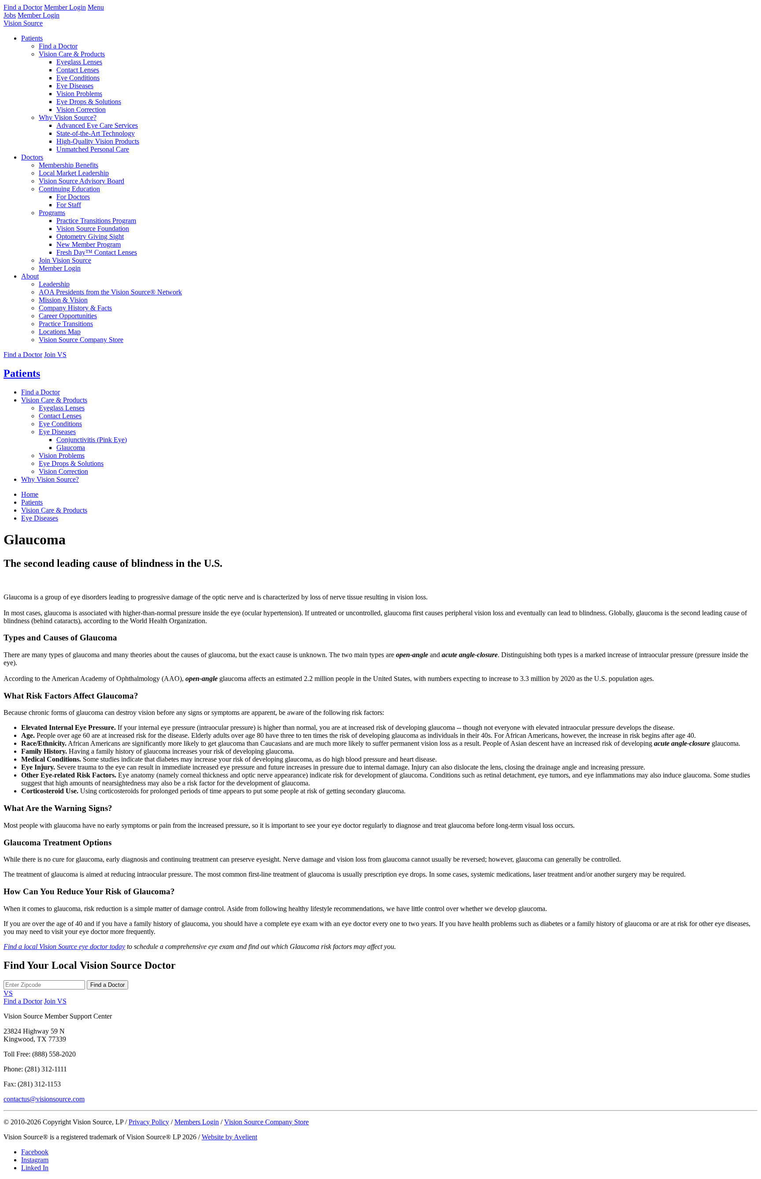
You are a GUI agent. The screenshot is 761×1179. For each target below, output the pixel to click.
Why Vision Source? (67, 117)
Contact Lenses (77, 70)
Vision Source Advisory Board (81, 181)
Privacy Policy (149, 1122)
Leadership (54, 284)
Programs (52, 212)
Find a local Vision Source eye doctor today (64, 946)
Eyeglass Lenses (79, 62)
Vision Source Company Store (81, 339)
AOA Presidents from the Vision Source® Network (110, 292)
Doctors (32, 157)
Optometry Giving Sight (90, 236)
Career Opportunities (68, 316)
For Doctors (73, 197)
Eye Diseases (74, 85)
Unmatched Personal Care (92, 149)
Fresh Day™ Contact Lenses (96, 252)
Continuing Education (69, 189)
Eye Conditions (78, 78)
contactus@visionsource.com (44, 1099)
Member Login (65, 7)
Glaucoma (70, 447)
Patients (32, 38)
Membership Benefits (68, 165)
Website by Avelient (229, 1137)
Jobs (10, 15)
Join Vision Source (65, 260)
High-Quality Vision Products (97, 141)
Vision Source (23, 23)
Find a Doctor (23, 7)
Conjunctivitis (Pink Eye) (91, 439)
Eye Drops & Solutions (88, 101)
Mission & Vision (63, 300)
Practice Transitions (66, 323)
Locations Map (60, 331)
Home (29, 494)
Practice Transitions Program (96, 220)
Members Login (196, 1122)
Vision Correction (81, 109)
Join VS (55, 354)
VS (8, 993)
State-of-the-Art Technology (95, 133)
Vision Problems (79, 93)
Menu (96, 7)
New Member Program (88, 244)
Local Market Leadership (74, 173)
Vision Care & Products (72, 54)
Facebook (34, 1152)
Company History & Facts (75, 308)
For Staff (68, 204)
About (30, 276)
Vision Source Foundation (92, 228)
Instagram (34, 1160)
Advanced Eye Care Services (97, 125)
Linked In (34, 1168)
